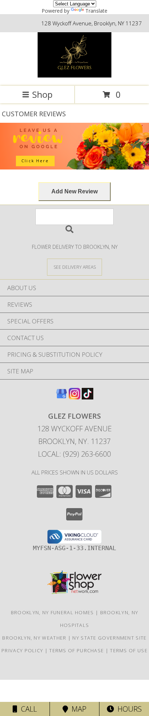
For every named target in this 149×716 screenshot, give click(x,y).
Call (27, 709)
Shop (42, 94)
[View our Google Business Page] (61, 397)
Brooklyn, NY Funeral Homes (52, 612)
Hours (128, 709)
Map (77, 709)
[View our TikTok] (87, 397)
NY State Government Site (109, 638)
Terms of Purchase (76, 650)
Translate (96, 10)
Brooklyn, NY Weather (34, 638)
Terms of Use (129, 650)
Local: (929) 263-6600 (74, 454)
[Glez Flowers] (74, 75)
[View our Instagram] (74, 397)
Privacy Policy (22, 650)
